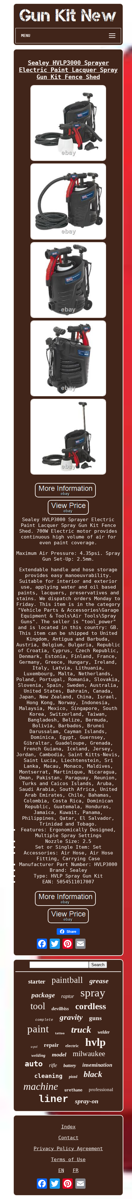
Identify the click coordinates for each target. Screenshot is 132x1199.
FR (75, 1170)
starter (36, 981)
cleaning (48, 1075)
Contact (68, 1138)
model (59, 1054)
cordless (90, 1006)
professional (101, 1089)
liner (53, 1099)
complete (44, 1020)
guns (95, 1018)
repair (51, 1045)
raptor (67, 996)
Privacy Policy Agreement (68, 1148)
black (93, 1074)
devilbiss (60, 1008)
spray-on (86, 1101)
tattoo (60, 1033)
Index (68, 1127)
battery (69, 1065)
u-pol (34, 1046)
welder (104, 1032)
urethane (73, 1090)
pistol (73, 1076)
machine (40, 1086)
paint (38, 1029)
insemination (97, 1065)
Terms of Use (68, 1159)
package (43, 995)
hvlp (95, 1042)
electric (72, 1045)
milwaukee (89, 1054)
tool (37, 1006)
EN (61, 1170)
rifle (53, 1065)
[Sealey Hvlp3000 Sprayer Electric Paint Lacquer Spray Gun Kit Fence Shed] (68, 123)
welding (38, 1055)
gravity (71, 1017)
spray (92, 992)
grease (99, 981)
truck (81, 1029)
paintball (67, 980)
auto (34, 1063)
